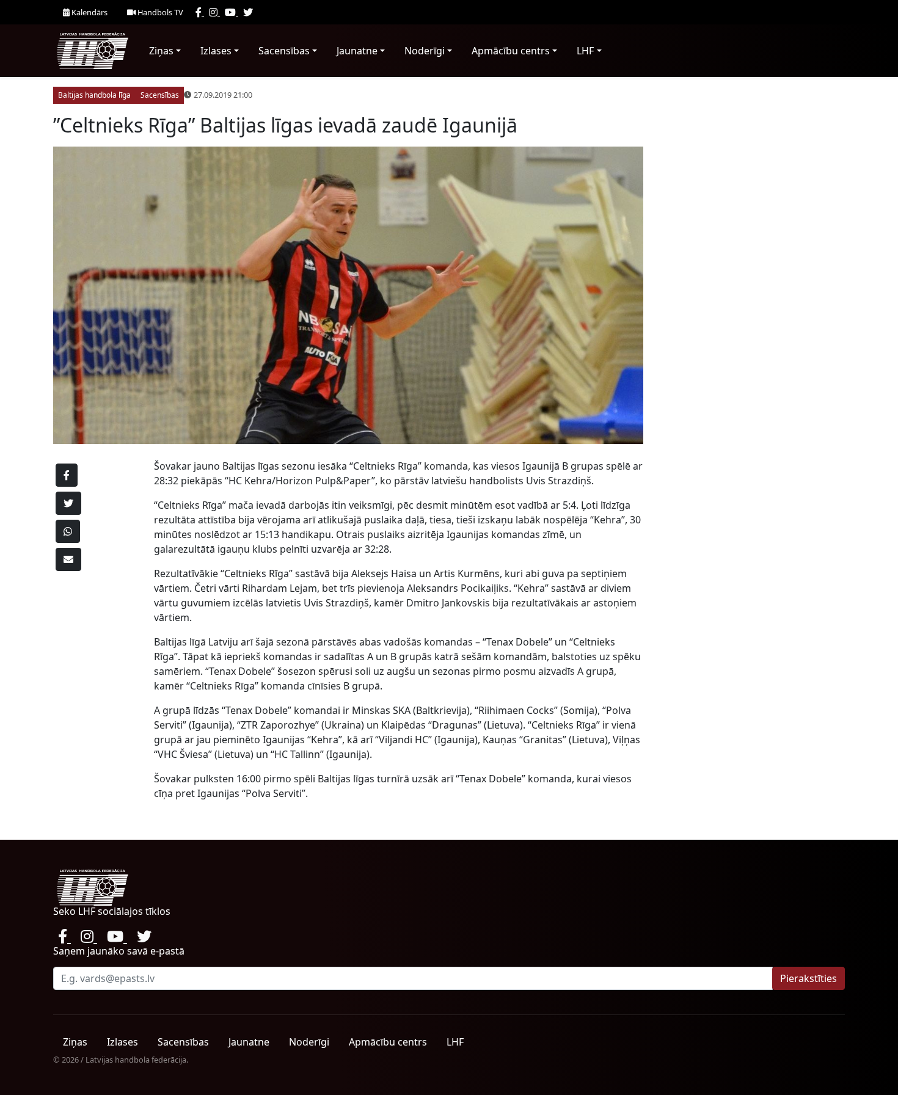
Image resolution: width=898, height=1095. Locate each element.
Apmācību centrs (511, 50)
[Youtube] (231, 12)
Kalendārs (89, 12)
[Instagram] (214, 12)
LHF (585, 50)
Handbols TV (159, 12)
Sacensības (284, 50)
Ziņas (161, 50)
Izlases (216, 50)
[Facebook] (199, 12)
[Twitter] (248, 12)
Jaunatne (357, 50)
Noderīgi (424, 50)
